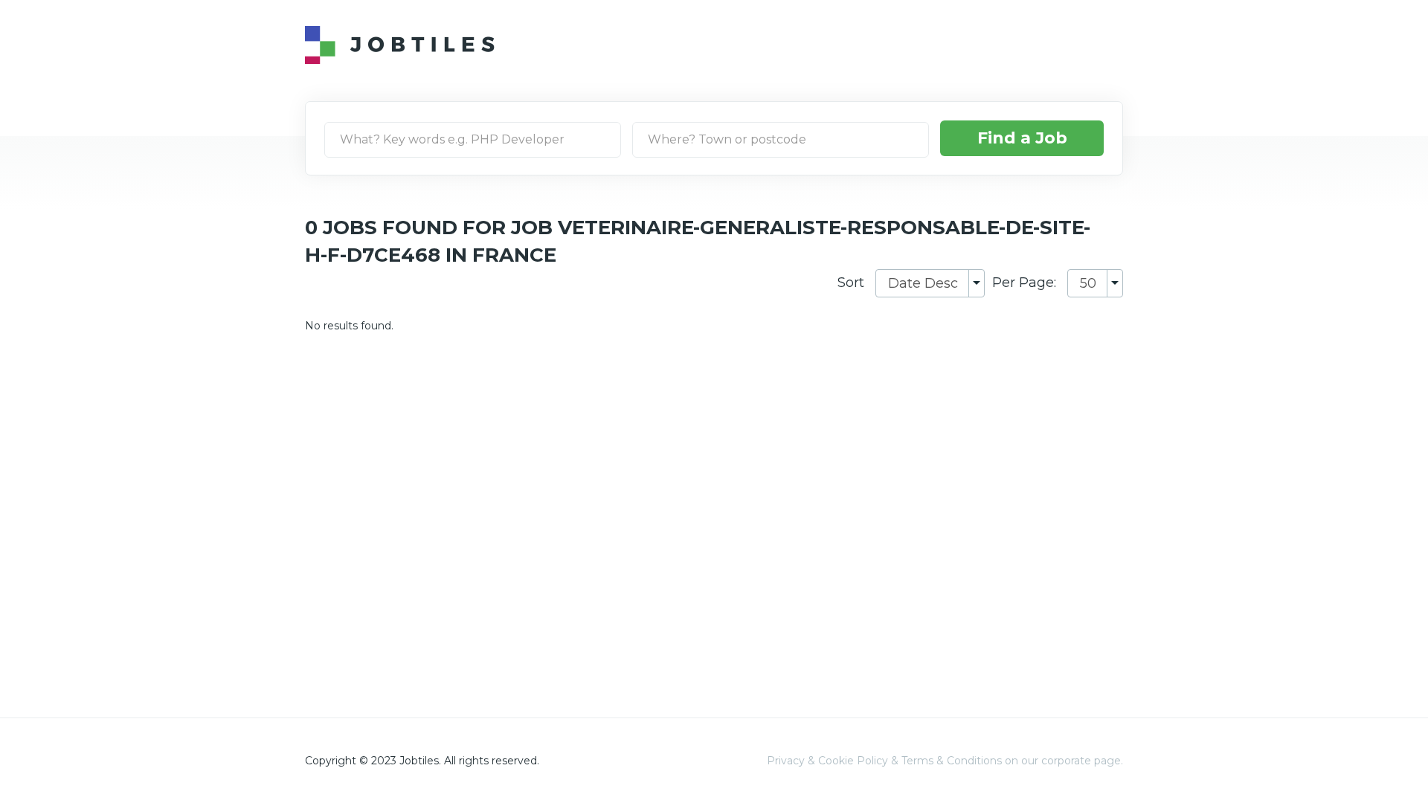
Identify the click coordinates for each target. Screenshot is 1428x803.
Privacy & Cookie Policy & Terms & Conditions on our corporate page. (945, 760)
